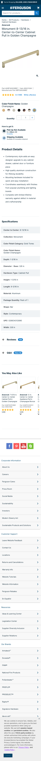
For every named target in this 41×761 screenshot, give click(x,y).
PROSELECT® (7, 694)
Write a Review (30, 95)
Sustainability (7, 503)
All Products (14, 20)
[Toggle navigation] (2, 8)
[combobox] (19, 13)
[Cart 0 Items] (38, 8)
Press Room (7, 489)
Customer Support (9, 534)
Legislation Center (9, 621)
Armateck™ (6, 651)
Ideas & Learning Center (12, 614)
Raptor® (5, 702)
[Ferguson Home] (20, 8)
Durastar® (6, 658)
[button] (39, 718)
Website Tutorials (9, 577)
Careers (5, 474)
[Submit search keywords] (36, 13)
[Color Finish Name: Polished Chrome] (9, 110)
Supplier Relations (9, 636)
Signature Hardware (10, 709)
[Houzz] (30, 446)
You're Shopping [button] (20, 2)
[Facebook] (9, 446)
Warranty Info (7, 569)
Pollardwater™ (7, 680)
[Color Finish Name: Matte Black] (19, 110)
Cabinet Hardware (9, 22)
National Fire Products (11, 673)
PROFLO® (6, 687)
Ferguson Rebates (9, 591)
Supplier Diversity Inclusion (13, 628)
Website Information (10, 584)
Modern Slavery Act (10, 518)
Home (4, 20)
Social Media (7, 496)
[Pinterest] (16, 446)
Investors (6, 511)
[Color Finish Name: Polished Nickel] (29, 110)
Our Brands (6, 644)
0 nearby (10, 134)
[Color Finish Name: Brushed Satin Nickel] (14, 110)
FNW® (4, 665)
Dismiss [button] (8, 755)
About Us (6, 467)
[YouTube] (23, 446)
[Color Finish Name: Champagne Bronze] (3, 110)
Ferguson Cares (8, 481)
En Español (6, 599)
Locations (6, 555)
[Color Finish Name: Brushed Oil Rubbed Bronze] (24, 110)
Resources (5, 607)
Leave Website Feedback (12, 540)
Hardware (25, 20)
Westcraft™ (6, 716)
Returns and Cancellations (12, 562)
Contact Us (6, 548)
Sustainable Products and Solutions (16, 525)
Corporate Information (11, 460)
